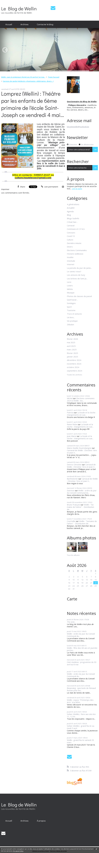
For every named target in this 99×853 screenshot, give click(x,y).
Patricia (70, 412)
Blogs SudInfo (73, 218)
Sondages (71, 303)
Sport (69, 307)
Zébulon (70, 324)
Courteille (71, 521)
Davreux (70, 490)
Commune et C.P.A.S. (76, 229)
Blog (69, 215)
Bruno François (73, 504)
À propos (41, 820)
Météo (70, 289)
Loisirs (70, 285)
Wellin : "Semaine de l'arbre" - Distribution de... (80, 507)
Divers (70, 246)
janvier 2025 (72, 356)
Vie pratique (72, 321)
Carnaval (70, 225)
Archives (24, 24)
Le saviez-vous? (74, 271)
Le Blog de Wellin (19, 8)
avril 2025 (71, 346)
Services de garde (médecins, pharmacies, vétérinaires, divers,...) (28, 81)
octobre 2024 (73, 367)
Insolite (70, 257)
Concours (71, 232)
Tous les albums (73, 555)
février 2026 (72, 339)
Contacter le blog (45, 24)
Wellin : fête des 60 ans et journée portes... (82, 649)
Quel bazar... (72, 300)
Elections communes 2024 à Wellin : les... (80, 399)
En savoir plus (18, 851)
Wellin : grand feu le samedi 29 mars (80, 741)
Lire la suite (77, 188)
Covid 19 (71, 236)
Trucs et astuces (74, 314)
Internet (70, 264)
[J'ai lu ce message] (96, 849)
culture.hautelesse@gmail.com (33, 177)
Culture (70, 240)
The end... (71, 622)
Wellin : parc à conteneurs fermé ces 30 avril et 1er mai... (23, 77)
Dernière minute (74, 243)
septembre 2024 (74, 371)
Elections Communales (77, 250)
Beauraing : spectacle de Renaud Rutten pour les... (81, 689)
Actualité (71, 208)
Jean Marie (71, 436)
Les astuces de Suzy (76, 275)
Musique (70, 292)
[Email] (53, 8)
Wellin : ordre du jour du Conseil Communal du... (82, 491)
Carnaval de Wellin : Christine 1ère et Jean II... (82, 451)
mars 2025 (72, 349)
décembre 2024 (74, 360)
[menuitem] (8, 24)
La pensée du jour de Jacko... (79, 268)
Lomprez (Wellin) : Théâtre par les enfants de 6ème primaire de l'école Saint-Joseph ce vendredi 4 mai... (32, 104)
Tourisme (71, 310)
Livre (69, 282)
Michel (69, 398)
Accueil (8, 24)
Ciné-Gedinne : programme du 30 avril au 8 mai (81, 663)
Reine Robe (72, 424)
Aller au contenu (8, 2)
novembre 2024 (74, 364)
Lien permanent (51, 186)
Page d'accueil (53, 77)
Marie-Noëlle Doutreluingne (79, 448)
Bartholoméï (72, 478)
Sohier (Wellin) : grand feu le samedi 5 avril (81, 727)
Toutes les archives (74, 375)
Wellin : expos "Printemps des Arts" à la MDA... (80, 701)
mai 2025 (71, 342)
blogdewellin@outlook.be (78, 126)
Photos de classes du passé (79, 296)
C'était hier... (72, 222)
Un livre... (71, 317)
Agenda (70, 211)
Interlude (71, 261)
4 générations (73, 204)
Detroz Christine (74, 464)
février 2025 (72, 353)
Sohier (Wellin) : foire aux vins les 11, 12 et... (81, 715)
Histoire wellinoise (75, 254)
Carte (72, 599)
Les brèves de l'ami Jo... (77, 278)
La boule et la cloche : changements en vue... (81, 413)
